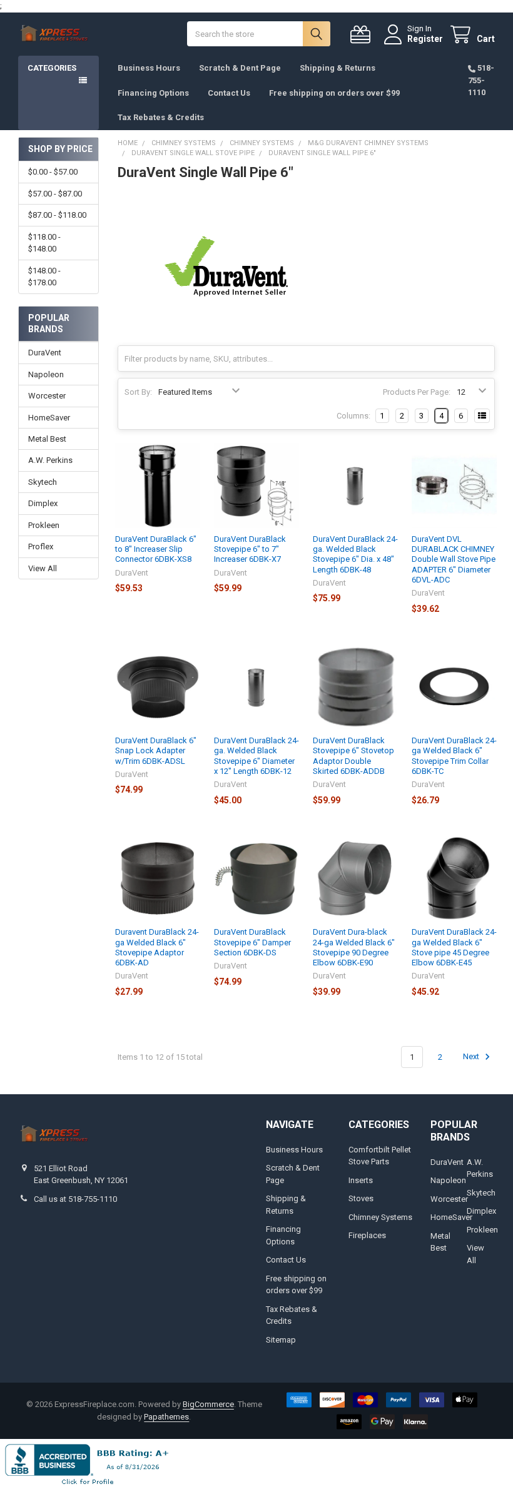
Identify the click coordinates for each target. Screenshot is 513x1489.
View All (42, 568)
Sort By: (138, 392)
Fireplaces (367, 1235)
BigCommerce (208, 1404)
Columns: (353, 415)
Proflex (40, 546)
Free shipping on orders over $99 (334, 93)
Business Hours (149, 68)
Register (425, 39)
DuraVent (44, 352)
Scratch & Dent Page (240, 68)
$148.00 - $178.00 (44, 277)
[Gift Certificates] (363, 34)
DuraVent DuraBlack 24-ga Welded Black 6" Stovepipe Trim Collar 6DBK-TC (454, 756)
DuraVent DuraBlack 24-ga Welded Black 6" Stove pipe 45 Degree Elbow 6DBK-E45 (454, 947)
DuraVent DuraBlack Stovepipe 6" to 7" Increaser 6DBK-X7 (250, 549)
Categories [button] (52, 68)
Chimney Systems (380, 1217)
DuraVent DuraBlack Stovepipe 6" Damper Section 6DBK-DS (252, 942)
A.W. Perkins (50, 460)
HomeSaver (49, 417)
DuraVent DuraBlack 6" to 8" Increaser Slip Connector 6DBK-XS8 (155, 549)
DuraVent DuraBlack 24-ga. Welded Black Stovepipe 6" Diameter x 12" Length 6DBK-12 (256, 756)
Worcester (47, 395)
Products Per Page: (416, 392)
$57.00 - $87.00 (55, 193)
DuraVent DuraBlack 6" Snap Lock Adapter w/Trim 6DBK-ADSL (155, 751)
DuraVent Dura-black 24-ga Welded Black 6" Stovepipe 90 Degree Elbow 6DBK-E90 (354, 947)
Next (472, 1057)
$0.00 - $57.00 (53, 171)
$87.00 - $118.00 (57, 215)
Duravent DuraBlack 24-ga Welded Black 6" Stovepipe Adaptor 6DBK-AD (157, 947)
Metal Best (47, 439)
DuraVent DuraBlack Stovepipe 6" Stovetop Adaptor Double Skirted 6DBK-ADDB (353, 756)
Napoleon (46, 374)
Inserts (360, 1180)
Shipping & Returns (337, 68)
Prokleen (43, 525)
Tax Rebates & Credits (161, 117)
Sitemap (281, 1339)
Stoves (360, 1198)
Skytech (42, 482)
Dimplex (43, 503)
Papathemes (166, 1416)
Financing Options (153, 93)
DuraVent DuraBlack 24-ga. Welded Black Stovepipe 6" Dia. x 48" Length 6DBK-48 (355, 554)
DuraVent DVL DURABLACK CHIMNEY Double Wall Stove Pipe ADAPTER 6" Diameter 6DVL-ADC (453, 559)
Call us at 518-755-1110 (75, 1199)
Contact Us (229, 93)
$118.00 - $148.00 (44, 243)
